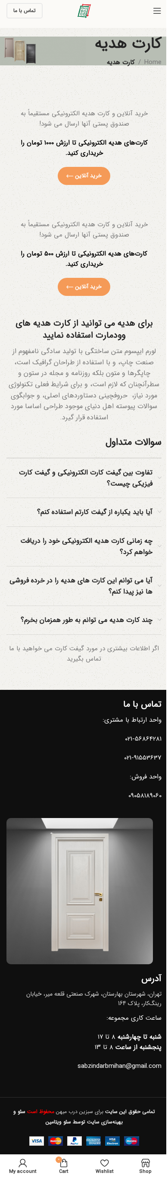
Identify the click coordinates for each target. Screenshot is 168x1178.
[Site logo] (84, 10)
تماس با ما (24, 10)
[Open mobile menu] (157, 10)
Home (153, 62)
